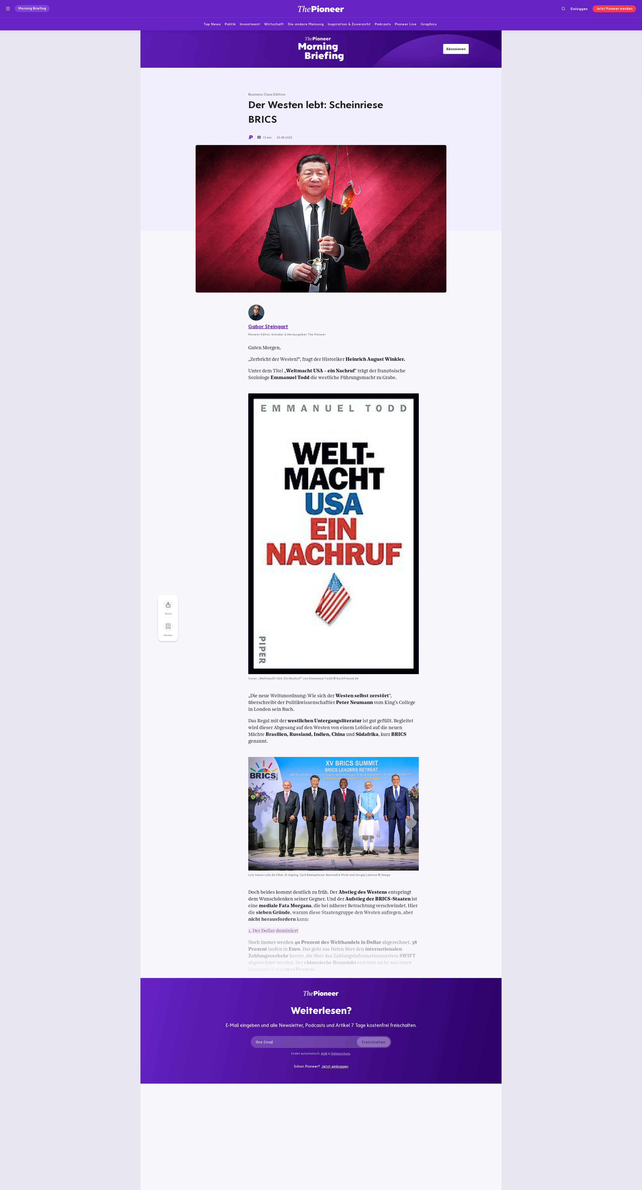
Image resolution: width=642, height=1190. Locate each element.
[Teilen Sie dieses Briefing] (168, 605)
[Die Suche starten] (563, 9)
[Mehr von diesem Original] (321, 49)
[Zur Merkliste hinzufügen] (168, 626)
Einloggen (579, 9)
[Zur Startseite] (321, 8)
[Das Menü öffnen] (8, 9)
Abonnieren (456, 49)
